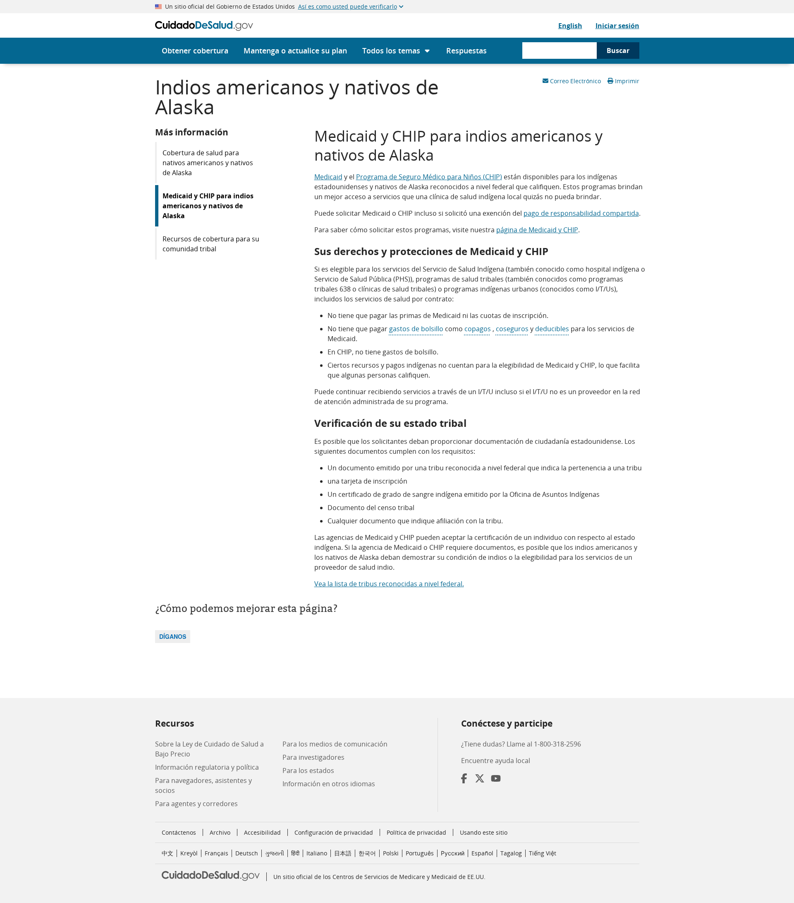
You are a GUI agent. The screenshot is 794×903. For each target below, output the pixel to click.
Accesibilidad (262, 832)
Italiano (316, 853)
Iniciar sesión (617, 25)
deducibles (552, 328)
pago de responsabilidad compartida (581, 213)
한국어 (367, 853)
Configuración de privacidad (333, 832)
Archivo (220, 832)
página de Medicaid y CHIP (537, 229)
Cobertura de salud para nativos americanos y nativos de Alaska (208, 162)
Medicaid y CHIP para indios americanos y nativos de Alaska (208, 205)
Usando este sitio (483, 832)
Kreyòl (189, 853)
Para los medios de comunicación (334, 744)
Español (482, 853)
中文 (167, 853)
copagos (477, 328)
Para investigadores (313, 757)
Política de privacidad (416, 832)
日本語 (343, 853)
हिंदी (295, 853)
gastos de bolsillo (416, 328)
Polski (391, 853)
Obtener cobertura (195, 50)
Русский (452, 853)
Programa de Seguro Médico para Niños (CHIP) (429, 176)
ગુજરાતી (274, 853)
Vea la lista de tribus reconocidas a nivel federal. (389, 583)
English (570, 25)
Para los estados (308, 770)
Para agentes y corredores (196, 803)
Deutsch (246, 853)
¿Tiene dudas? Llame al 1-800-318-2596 (521, 744)
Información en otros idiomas (328, 783)
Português (420, 853)
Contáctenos (179, 832)
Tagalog (511, 853)
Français (216, 853)
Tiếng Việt (542, 853)
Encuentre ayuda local (495, 760)
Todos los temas (391, 50)
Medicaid (328, 176)
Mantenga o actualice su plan (295, 50)
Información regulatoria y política (207, 767)
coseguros (512, 328)
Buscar (618, 50)
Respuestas (466, 50)
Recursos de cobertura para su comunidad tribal (211, 243)
